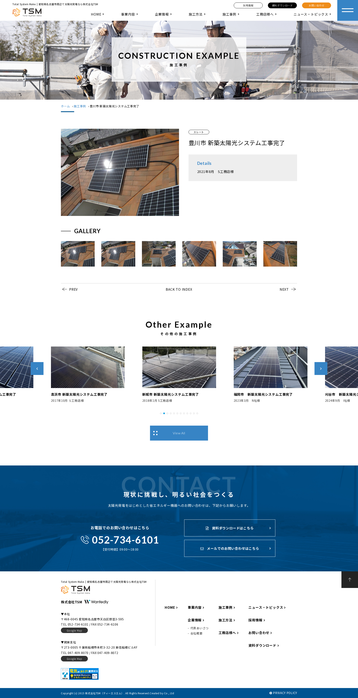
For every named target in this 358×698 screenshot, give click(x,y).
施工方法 (196, 14)
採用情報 (255, 619)
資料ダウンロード (262, 645)
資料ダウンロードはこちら (232, 527)
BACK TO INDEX (179, 289)
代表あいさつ (199, 628)
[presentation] (37, 368)
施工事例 (229, 14)
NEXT (284, 289)
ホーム (65, 106)
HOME (96, 14)
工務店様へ (265, 14)
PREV (73, 289)
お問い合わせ (258, 632)
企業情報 (162, 14)
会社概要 (196, 633)
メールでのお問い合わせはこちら (232, 548)
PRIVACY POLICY (285, 693)
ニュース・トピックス (311, 14)
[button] (161, 412)
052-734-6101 (125, 540)
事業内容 (128, 14)
